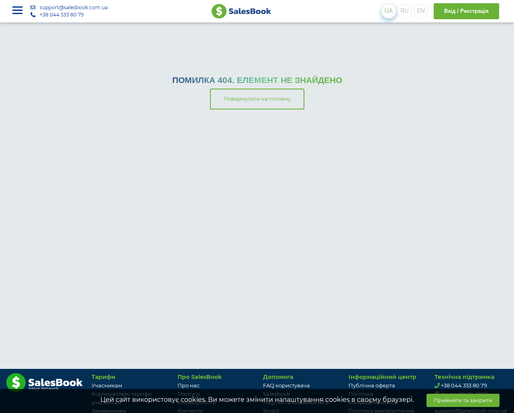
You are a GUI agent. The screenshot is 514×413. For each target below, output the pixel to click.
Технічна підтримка (464, 377)
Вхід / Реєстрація (466, 11)
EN (421, 10)
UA (388, 10)
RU (404, 10)
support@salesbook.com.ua (74, 7)
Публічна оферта (372, 385)
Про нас (188, 385)
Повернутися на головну (257, 98)
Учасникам (107, 385)
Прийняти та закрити (463, 400)
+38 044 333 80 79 (62, 15)
